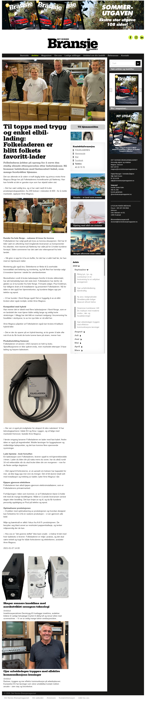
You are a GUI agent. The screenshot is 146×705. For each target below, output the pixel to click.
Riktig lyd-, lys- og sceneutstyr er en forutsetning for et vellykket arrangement (88, 278)
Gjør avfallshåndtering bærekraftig (86, 289)
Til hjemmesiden (88, 127)
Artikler (35, 55)
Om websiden (37, 698)
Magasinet (46, 55)
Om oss (58, 55)
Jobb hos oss (83, 698)
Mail (76, 157)
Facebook (79, 160)
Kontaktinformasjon (67, 698)
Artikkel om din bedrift (94, 55)
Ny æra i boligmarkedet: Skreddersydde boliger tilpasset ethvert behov (87, 299)
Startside (24, 55)
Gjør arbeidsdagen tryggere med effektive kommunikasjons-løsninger (88, 324)
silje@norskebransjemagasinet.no (122, 180)
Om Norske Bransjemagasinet (16, 698)
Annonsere (51, 698)
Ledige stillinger (72, 55)
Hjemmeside (80, 153)
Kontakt (125, 55)
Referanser (113, 55)
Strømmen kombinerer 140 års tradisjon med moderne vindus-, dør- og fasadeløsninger (88, 312)
